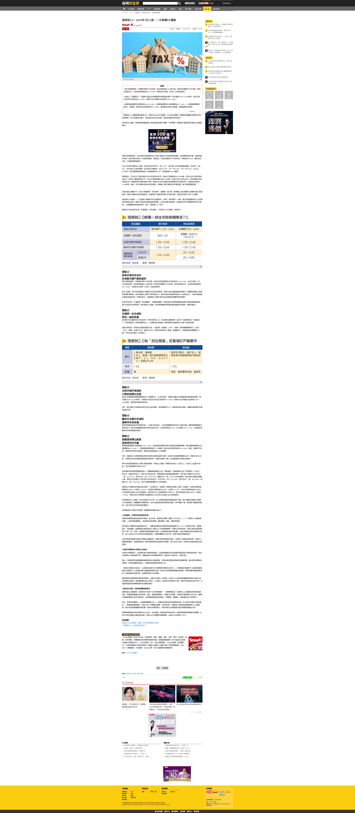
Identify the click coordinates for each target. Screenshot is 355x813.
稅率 (138, 673)
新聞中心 (189, 811)
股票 (132, 793)
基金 (132, 795)
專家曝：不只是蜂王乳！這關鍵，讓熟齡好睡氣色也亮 (134, 705)
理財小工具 (154, 791)
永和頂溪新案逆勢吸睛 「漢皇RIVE (134, 751)
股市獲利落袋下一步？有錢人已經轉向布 (177, 753)
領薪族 (209, 98)
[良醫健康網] (222, 792)
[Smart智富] (215, 792)
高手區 (219, 108)
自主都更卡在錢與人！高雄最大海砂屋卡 (136, 745)
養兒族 (229, 98)
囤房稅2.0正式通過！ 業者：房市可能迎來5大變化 (140, 623)
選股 (143, 791)
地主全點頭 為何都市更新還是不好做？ (220, 67)
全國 (141, 673)
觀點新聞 (124, 791)
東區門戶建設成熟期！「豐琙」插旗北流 (177, 751)
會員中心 (164, 791)
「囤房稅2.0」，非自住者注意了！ (134, 625)
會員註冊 (225, 3)
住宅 (131, 673)
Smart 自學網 (132, 653)
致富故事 (124, 793)
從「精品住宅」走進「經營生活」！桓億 (136, 756)
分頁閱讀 (165, 668)
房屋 (134, 673)
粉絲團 (211, 3)
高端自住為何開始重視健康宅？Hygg (176, 756)
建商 (128, 673)
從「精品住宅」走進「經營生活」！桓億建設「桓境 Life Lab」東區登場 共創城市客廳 (219, 44)
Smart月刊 (137, 25)
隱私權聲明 (174, 811)
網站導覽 (196, 811)
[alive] (228, 792)
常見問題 (164, 793)
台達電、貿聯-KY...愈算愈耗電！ (134, 748)
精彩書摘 (124, 799)
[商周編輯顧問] (222, 794)
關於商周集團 (159, 811)
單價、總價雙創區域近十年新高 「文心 (177, 748)
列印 (201, 677)
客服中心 (173, 791)
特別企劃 (133, 797)
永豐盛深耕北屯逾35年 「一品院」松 (135, 753)
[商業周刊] (209, 792)
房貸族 (219, 98)
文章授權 (182, 811)
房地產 (124, 795)
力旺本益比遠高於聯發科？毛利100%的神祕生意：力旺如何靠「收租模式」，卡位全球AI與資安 (162, 707)
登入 (229, 3)
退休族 (209, 108)
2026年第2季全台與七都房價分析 (188, 704)
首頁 (126, 8)
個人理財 (124, 797)
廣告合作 (167, 811)
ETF (132, 791)
